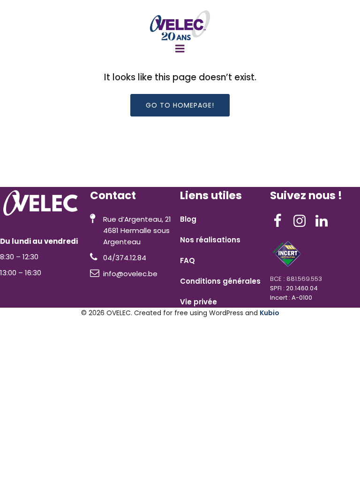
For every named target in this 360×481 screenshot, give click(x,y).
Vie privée (198, 302)
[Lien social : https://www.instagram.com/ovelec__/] (303, 221)
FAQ (187, 260)
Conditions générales (220, 281)
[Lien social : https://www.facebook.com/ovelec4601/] (281, 221)
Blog (188, 219)
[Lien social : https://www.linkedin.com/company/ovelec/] (325, 221)
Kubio (269, 313)
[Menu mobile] (180, 48)
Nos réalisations (210, 240)
